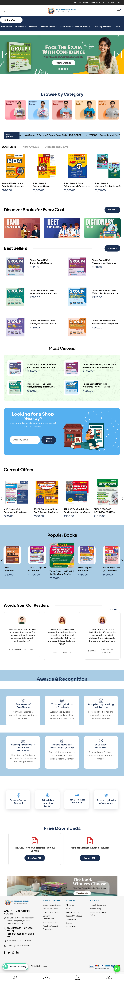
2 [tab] (59, 69)
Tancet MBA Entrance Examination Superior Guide (12, 186)
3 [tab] (62, 69)
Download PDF (34, 858)
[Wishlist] (108, 977)
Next (63, 228)
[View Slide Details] (62, 54)
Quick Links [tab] (9, 146)
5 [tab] (68, 69)
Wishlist (108, 979)
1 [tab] (56, 69)
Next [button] (118, 54)
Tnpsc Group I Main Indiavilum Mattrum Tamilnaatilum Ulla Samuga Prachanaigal (41, 367)
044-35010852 (98, 2)
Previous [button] (6, 54)
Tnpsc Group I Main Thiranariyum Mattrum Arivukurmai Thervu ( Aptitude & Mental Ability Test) (99, 367)
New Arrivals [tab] (31, 146)
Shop (15, 979)
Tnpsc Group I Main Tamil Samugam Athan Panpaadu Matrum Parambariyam (43, 323)
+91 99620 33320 (113, 2)
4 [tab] (65, 69)
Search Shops (49, 440)
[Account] (46, 977)
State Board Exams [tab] (56, 146)
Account (46, 979)
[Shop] (15, 977)
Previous (2, 498)
